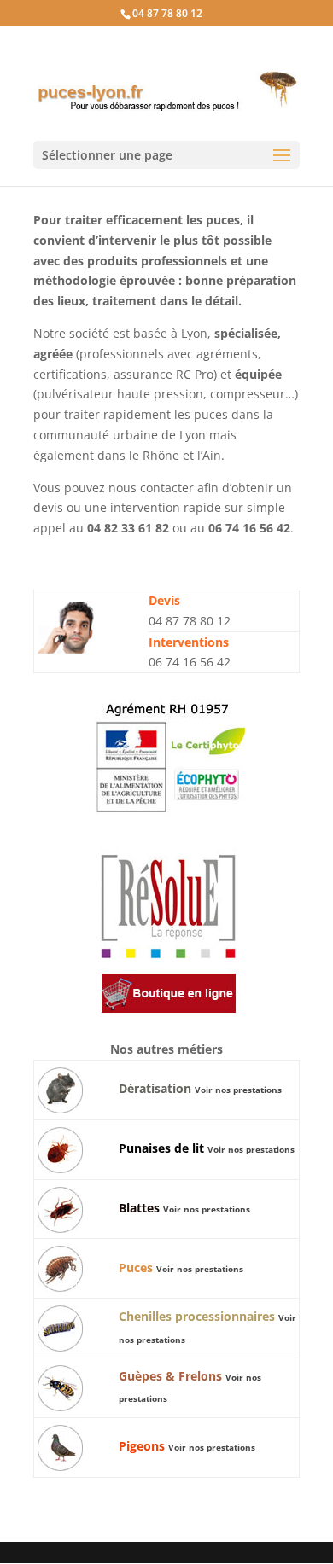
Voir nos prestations (238, 1090)
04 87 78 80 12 (167, 13)
